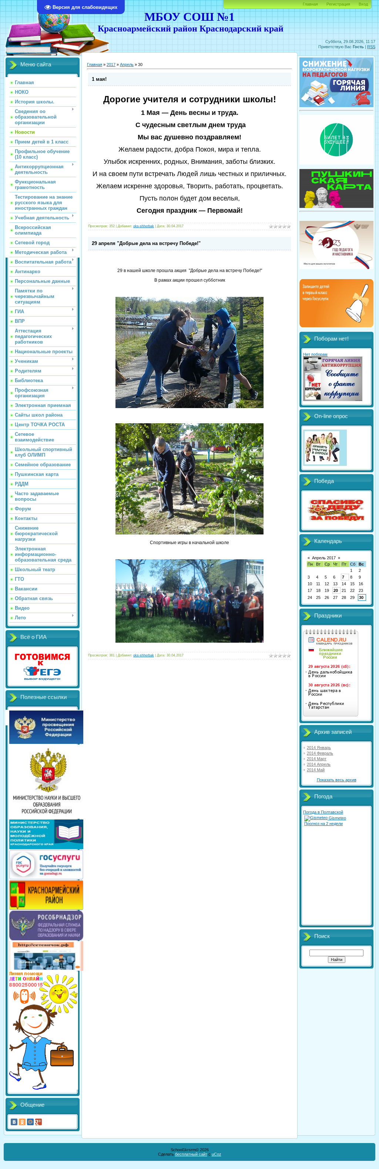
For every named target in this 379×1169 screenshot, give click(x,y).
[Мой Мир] (30, 1122)
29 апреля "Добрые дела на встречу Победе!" (146, 243)
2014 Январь (319, 747)
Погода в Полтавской (323, 812)
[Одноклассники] (22, 1122)
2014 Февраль (320, 753)
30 (361, 597)
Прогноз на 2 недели (323, 823)
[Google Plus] (38, 1122)
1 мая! (99, 79)
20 (335, 590)
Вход (363, 4)
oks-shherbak (143, 226)
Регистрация (338, 4)
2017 (111, 64)
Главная (310, 4)
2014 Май (316, 770)
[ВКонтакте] (14, 1122)
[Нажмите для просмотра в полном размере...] (189, 406)
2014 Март (316, 758)
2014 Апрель (319, 764)
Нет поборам (315, 354)
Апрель (127, 64)
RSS (371, 46)
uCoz (216, 1154)
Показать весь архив (336, 780)
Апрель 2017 (324, 558)
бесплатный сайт (191, 1154)
